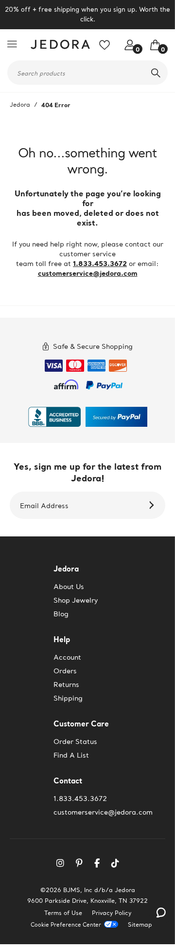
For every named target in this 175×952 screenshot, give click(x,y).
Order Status (75, 741)
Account (67, 657)
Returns (66, 684)
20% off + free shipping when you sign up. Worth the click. (87, 14)
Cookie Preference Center (66, 925)
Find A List (71, 755)
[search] (156, 72)
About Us (68, 586)
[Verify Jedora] (54, 417)
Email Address (44, 505)
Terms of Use (63, 912)
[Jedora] (58, 44)
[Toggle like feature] (108, 48)
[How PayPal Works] (104, 383)
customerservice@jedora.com (88, 273)
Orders (65, 670)
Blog (61, 613)
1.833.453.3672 (100, 263)
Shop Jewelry (75, 600)
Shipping (68, 698)
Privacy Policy (111, 912)
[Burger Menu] (14, 44)
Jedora (20, 104)
